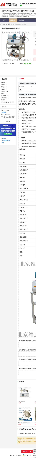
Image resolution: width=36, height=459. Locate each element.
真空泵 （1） (4, 93)
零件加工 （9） (4, 87)
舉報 (13, 63)
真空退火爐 (21, 433)
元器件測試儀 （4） (5, 97)
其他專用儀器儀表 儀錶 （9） (7, 102)
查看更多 (8, 121)
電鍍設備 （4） (4, 89)
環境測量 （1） (4, 100)
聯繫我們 (20, 455)
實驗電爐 (10, 24)
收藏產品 (5, 63)
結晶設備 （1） (4, 85)
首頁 (1, 24)
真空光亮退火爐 (29, 433)
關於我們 (12, 455)
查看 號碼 (4, 112)
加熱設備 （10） (5, 91)
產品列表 (5, 24)
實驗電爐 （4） (4, 82)
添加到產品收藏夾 (6, 140)
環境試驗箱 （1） (5, 95)
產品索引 (4, 138)
